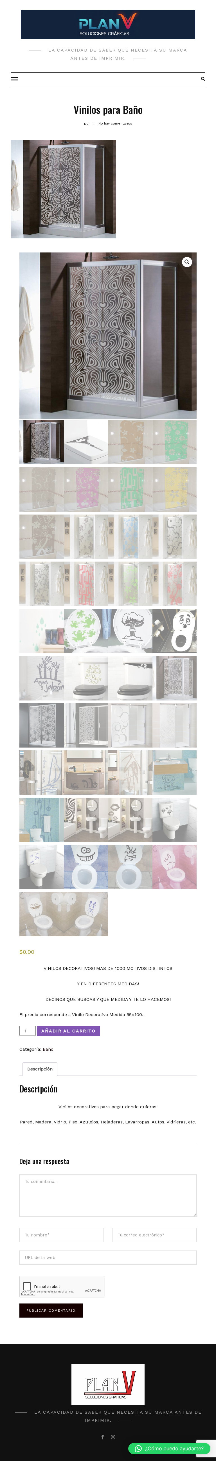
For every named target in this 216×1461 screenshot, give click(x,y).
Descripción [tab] (40, 1069)
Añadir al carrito (68, 1031)
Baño (48, 1049)
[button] (187, 262)
